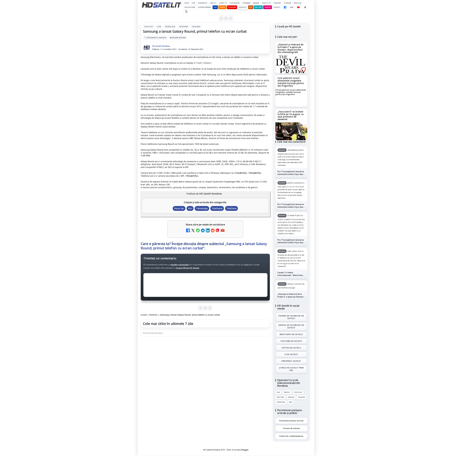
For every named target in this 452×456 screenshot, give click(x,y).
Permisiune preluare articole (291, 420)
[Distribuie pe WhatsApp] (198, 231)
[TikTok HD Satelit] (305, 7)
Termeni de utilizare (291, 428)
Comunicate (202, 3)
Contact (277, 7)
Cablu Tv (213, 3)
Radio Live (297, 3)
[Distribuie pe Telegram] (203, 231)
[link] (291, 57)
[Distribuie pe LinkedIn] (208, 231)
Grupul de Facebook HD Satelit (291, 326)
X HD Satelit (291, 354)
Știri (193, 3)
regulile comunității (179, 264)
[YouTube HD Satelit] (298, 7)
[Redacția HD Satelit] (147, 47)
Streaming (246, 3)
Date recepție (235, 3)
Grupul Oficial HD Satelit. (188, 268)
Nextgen (258, 7)
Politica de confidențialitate (291, 436)
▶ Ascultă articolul (178, 37)
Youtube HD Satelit (291, 341)
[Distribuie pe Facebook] (188, 231)
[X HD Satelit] (186, 11)
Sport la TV (266, 3)
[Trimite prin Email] (222, 231)
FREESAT (287, 392)
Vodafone (232, 7)
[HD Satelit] (161, 5)
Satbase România (204, 7)
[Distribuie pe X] (193, 231)
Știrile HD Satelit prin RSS (291, 369)
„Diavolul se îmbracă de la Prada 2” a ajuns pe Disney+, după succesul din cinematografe (290, 48)
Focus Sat (242, 7)
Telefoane (183, 27)
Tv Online (287, 3)
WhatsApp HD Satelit (291, 334)
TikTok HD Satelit (291, 347)
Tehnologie (170, 27)
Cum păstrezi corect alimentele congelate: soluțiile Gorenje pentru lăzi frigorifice (291, 82)
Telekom (267, 7)
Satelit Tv (223, 3)
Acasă (186, 3)
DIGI (215, 7)
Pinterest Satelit (291, 361)
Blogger (245, 449)
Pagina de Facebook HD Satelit (291, 317)
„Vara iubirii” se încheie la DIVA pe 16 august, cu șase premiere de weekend (291, 115)
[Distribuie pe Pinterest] (218, 231)
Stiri (159, 27)
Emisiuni (256, 3)
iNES (250, 7)
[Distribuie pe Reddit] (213, 231)
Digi (278, 392)
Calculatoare (189, 7)
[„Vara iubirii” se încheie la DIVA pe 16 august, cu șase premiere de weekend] (291, 131)
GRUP (292, 7)
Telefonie (277, 3)
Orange (222, 7)
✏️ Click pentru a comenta (155, 37)
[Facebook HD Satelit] (285, 7)
